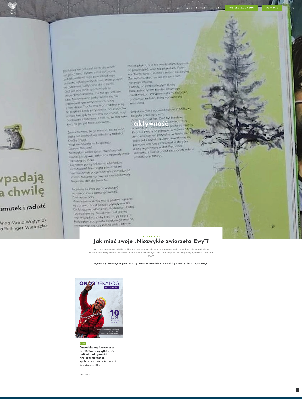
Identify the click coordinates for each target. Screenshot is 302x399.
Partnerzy (201, 8)
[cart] (292, 8)
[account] (289, 8)
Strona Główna (137, 130)
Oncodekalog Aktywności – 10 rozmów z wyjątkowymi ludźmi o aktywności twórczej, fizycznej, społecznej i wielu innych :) (98, 354)
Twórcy (178, 8)
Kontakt (214, 8)
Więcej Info (85, 374)
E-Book (83, 343)
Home (153, 8)
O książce (165, 8)
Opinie (188, 8)
